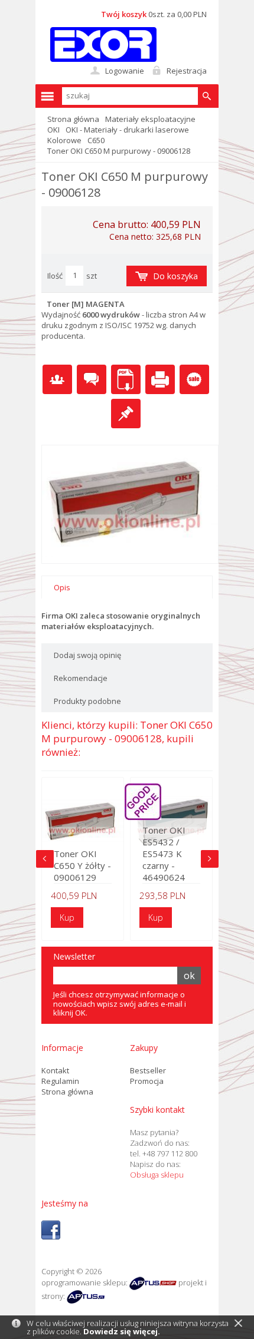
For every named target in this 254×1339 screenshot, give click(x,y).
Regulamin (60, 1081)
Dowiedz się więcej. (121, 1331)
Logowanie (124, 70)
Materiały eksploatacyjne (150, 119)
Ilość (55, 275)
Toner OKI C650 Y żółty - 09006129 (82, 865)
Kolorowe (64, 140)
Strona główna (73, 119)
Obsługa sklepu (157, 1174)
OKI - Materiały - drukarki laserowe (127, 129)
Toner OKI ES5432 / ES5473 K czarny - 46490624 (163, 853)
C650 (96, 140)
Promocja (147, 1081)
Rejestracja (187, 70)
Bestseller (148, 1070)
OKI (53, 129)
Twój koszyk (123, 14)
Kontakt (55, 1070)
